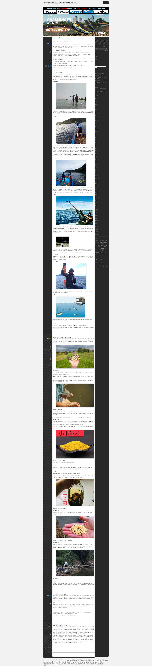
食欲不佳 (50, 612)
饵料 (50, 347)
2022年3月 (97, 140)
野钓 (50, 355)
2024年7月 (97, 117)
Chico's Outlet (98, 664)
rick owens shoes (93, 663)
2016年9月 (97, 164)
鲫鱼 (50, 357)
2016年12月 (97, 159)
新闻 (96, 218)
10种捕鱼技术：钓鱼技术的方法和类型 (61, 41)
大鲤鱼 (105, 240)
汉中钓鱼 (45, 665)
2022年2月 (97, 142)
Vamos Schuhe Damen (58, 664)
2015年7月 (97, 184)
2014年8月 (97, 202)
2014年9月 (97, 200)
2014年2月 (97, 205)
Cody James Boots (88, 661)
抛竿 (102, 242)
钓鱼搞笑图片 (97, 226)
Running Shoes (52, 661)
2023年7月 (97, 129)
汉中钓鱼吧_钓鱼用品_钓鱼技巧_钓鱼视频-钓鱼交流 (60, 2)
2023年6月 (97, 131)
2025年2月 (97, 109)
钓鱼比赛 (96, 228)
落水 (105, 245)
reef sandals (52, 663)
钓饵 (50, 356)
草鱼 (103, 245)
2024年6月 (97, 118)
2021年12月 (97, 145)
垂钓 (100, 240)
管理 (96, 221)
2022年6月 (97, 139)
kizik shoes (79, 662)
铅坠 (98, 251)
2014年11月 (97, 197)
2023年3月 (97, 134)
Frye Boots (77, 659)
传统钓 (96, 212)
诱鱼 (50, 644)
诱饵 (50, 62)
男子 (96, 245)
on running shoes (96, 659)
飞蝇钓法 (96, 231)
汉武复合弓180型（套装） (103, 91)
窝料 (50, 642)
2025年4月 (97, 106)
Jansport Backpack (100, 663)
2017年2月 (97, 156)
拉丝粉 (104, 242)
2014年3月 (97, 203)
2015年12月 (97, 178)
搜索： (96, 65)
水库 (100, 243)
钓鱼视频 (96, 229)
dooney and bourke (87, 663)
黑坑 (50, 359)
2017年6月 (97, 151)
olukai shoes (58, 661)
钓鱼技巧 (50, 52)
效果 (50, 641)
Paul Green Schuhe (104, 664)
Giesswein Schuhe (46, 661)
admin (50, 343)
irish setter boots (90, 660)
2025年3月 (97, 107)
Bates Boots (45, 664)
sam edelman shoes (84, 660)
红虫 (100, 245)
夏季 (103, 240)
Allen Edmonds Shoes (76, 660)
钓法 (97, 249)
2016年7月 (97, 167)
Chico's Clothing (82, 659)
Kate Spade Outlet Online (70, 659)
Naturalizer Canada (75, 661)
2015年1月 (97, 194)
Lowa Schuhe (84, 662)
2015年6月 (97, 186)
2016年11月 (97, 161)
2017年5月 (97, 153)
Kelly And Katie (78, 664)
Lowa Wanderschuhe (89, 659)
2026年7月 (97, 98)
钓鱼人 (105, 249)
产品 (96, 210)
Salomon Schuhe (102, 659)
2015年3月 (97, 191)
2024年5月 (97, 120)
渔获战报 (96, 220)
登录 (96, 56)
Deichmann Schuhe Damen (86, 664)
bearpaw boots (69, 661)
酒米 (50, 354)
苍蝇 (50, 61)
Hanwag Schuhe (101, 661)
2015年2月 (97, 192)
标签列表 (106, 50)
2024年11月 (97, 112)
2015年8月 (97, 183)
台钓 (50, 604)
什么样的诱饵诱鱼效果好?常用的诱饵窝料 (62, 625)
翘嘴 (101, 245)
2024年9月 (97, 115)
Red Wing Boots (63, 662)
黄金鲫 (50, 358)
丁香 (50, 352)
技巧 (50, 605)
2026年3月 (97, 101)
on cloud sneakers (63, 663)
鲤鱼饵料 (96, 234)
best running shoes (46, 663)
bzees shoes (89, 662)
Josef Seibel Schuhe (95, 662)
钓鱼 (102, 249)
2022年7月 (97, 137)
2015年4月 (97, 189)
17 (96, 265)
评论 (96, 59)
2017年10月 (97, 148)
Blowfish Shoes (63, 661)
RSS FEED (106, 46)
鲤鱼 (50, 613)
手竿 (96, 242)
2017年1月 (97, 158)
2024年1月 (97, 126)
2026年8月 (97, 96)
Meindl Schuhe (57, 663)
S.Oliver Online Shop (57, 662)
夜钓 (96, 215)
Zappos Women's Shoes (97, 660)
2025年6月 (97, 104)
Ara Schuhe (93, 664)
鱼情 (106, 251)
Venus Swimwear (81, 661)
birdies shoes (69, 662)
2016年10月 (97, 162)
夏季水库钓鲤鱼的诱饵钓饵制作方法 (60, 594)
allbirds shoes (102, 662)
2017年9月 (97, 150)
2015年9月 (97, 181)
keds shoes (74, 662)
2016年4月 (97, 172)
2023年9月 (97, 128)
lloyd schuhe (51, 662)
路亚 (96, 223)
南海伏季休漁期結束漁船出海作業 (100, 73)
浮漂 (103, 243)
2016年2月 (97, 175)
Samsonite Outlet (105, 660)
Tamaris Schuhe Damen (71, 664)
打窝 (98, 242)
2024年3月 (97, 123)
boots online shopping (71, 663)
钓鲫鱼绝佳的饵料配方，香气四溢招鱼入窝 (62, 337)
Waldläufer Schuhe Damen (79, 663)
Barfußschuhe (46, 662)
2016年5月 (97, 170)
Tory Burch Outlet (50, 664)
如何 (106, 240)
